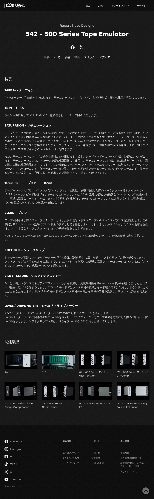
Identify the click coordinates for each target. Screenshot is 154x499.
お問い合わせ (97, 463)
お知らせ (95, 452)
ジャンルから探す (71, 457)
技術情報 (95, 457)
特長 (77, 57)
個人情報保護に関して (131, 457)
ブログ (101, 5)
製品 (88, 5)
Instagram (16, 449)
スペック (89, 57)
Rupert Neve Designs (77, 25)
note (13, 456)
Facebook (16, 441)
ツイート (81, 47)
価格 (67, 57)
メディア (104, 57)
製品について (52, 57)
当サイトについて (128, 471)
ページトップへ (145, 490)
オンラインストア (121, 5)
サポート (141, 5)
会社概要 (124, 452)
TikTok (14, 464)
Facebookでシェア (73, 47)
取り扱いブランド (71, 452)
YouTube (15, 479)
